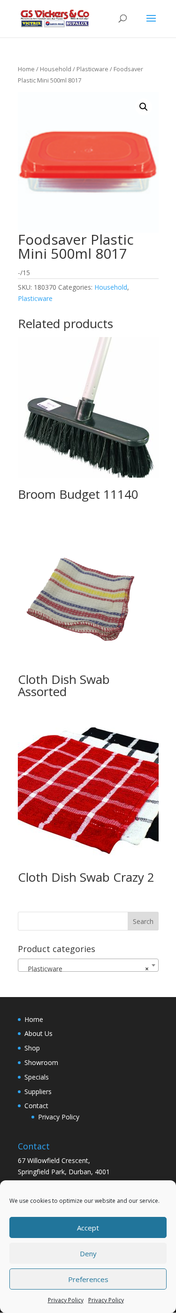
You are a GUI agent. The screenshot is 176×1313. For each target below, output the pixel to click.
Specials (36, 1077)
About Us (38, 1033)
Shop (32, 1047)
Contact (36, 1105)
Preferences (88, 1279)
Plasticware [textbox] (85, 968)
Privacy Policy (66, 1300)
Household (55, 69)
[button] (143, 106)
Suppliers (38, 1091)
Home (26, 69)
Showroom (41, 1062)
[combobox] (88, 965)
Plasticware (92, 69)
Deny (88, 1253)
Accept (88, 1227)
